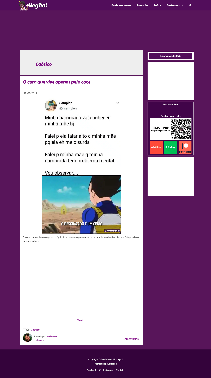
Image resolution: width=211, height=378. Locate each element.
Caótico (35, 329)
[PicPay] (171, 147)
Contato (120, 370)
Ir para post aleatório (170, 55)
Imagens (41, 340)
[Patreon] (185, 147)
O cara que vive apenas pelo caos (56, 82)
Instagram (108, 370)
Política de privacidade (105, 363)
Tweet (80, 320)
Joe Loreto (51, 336)
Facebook (91, 370)
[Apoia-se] (157, 147)
